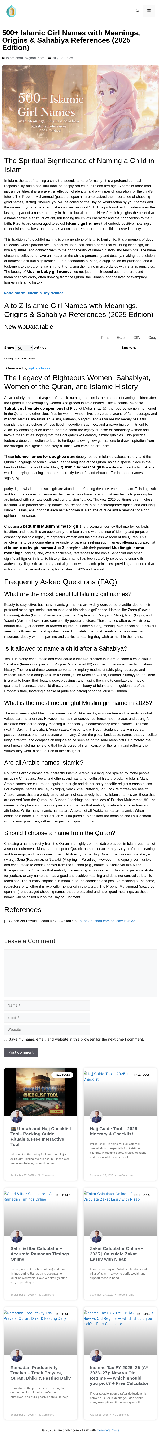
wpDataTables (39, 368)
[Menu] (149, 11)
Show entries (25, 347)
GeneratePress (108, 1430)
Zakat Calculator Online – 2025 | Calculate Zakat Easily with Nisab (117, 1253)
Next (47, 358)
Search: (129, 347)
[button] (137, 11)
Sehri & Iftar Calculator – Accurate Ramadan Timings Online (39, 1253)
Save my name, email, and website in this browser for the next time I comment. (76, 1039)
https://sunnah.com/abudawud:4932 (107, 921)
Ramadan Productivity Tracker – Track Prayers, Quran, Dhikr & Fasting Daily (40, 1372)
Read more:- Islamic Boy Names (34, 293)
